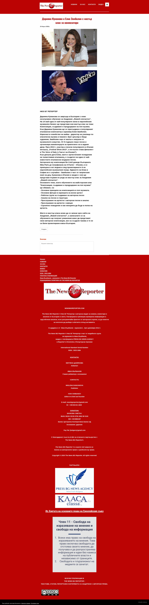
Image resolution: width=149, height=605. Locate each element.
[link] (51, 6)
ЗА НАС (82, 4)
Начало (42, 259)
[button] (74, 291)
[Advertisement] (102, 43)
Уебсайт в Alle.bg (142, 602)
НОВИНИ (74, 4)
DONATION (43, 271)
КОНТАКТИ (92, 4)
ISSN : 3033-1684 (45, 273)
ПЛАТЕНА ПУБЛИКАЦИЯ (48, 275)
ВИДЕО (100, 4)
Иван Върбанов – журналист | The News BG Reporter (58, 278)
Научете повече (25, 603)
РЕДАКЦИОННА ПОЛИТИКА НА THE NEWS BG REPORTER (60, 280)
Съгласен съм (35, 603)
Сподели (43, 229)
